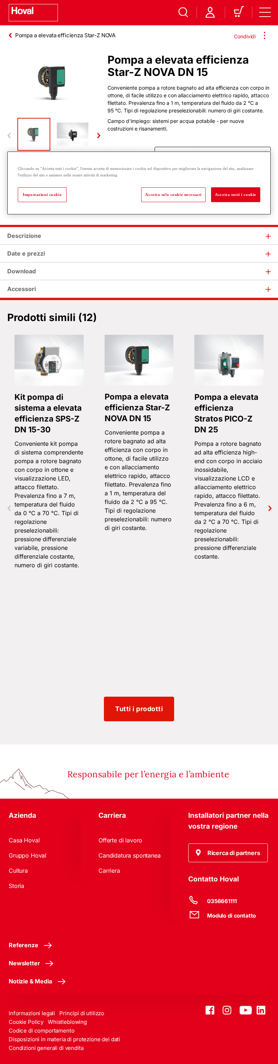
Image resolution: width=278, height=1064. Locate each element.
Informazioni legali (32, 1013)
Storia (16, 885)
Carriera (109, 870)
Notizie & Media (30, 981)
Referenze (23, 945)
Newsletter (24, 963)
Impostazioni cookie (42, 194)
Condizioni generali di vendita (46, 1047)
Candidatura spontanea (129, 855)
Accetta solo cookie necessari (173, 194)
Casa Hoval (24, 840)
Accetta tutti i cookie (235, 194)
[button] (228, 852)
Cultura (18, 870)
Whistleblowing (67, 1021)
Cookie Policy (26, 1021)
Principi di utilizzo (81, 1013)
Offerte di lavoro (120, 840)
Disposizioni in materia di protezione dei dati (64, 1039)
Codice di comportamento (42, 1030)
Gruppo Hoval (27, 855)
